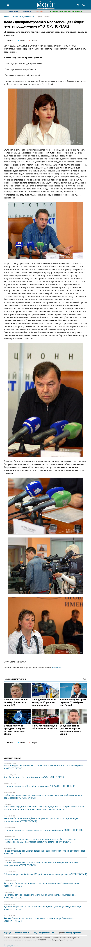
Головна (13, 11)
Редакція (7, 932)
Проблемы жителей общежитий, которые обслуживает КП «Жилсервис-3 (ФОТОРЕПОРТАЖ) (40, 896)
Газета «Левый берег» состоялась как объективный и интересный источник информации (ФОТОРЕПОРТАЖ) (41, 864)
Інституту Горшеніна (72, 932)
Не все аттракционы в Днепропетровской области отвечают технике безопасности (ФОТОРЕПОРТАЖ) (45, 852)
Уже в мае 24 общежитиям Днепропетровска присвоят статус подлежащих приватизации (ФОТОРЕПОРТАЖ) (41, 820)
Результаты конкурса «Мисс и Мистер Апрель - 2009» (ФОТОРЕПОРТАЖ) (39, 786)
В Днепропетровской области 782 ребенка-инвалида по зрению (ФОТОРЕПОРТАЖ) (45, 874)
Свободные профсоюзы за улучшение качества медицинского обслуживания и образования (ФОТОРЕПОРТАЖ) (43, 796)
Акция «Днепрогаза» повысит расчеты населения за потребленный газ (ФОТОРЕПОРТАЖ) (39, 920)
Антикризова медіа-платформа (66, 11)
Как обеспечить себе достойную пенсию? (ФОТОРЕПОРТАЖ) (34, 777)
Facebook (56, 667)
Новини (27, 11)
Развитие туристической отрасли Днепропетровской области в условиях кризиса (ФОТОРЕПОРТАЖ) (44, 767)
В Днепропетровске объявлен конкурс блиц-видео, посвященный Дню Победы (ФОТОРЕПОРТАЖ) (43, 908)
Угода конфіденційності (44, 932)
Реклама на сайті (22, 932)
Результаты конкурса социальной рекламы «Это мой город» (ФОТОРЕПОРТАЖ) (43, 830)
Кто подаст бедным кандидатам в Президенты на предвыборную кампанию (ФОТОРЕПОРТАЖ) (41, 885)
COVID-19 (40, 11)
